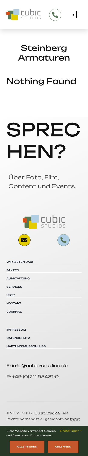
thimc (75, 419)
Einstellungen (70, 430)
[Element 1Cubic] (23, 11)
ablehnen (63, 446)
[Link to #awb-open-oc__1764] (75, 14)
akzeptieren (27, 446)
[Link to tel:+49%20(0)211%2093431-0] (55, 15)
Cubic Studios (47, 413)
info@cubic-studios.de (40, 365)
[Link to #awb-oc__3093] (24, 240)
